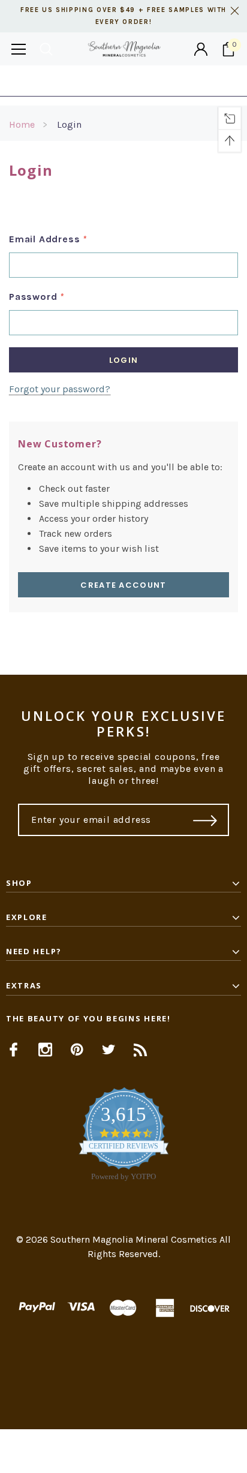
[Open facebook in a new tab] (13, 1049)
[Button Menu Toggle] (18, 48)
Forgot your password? (59, 389)
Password (36, 296)
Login (69, 124)
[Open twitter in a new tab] (108, 1049)
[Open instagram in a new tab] (45, 1049)
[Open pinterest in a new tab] (77, 1049)
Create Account (123, 585)
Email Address (48, 239)
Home (22, 124)
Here (220, 81)
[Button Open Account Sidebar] (200, 49)
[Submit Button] (205, 820)
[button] (123, 1451)
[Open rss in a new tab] (140, 1049)
